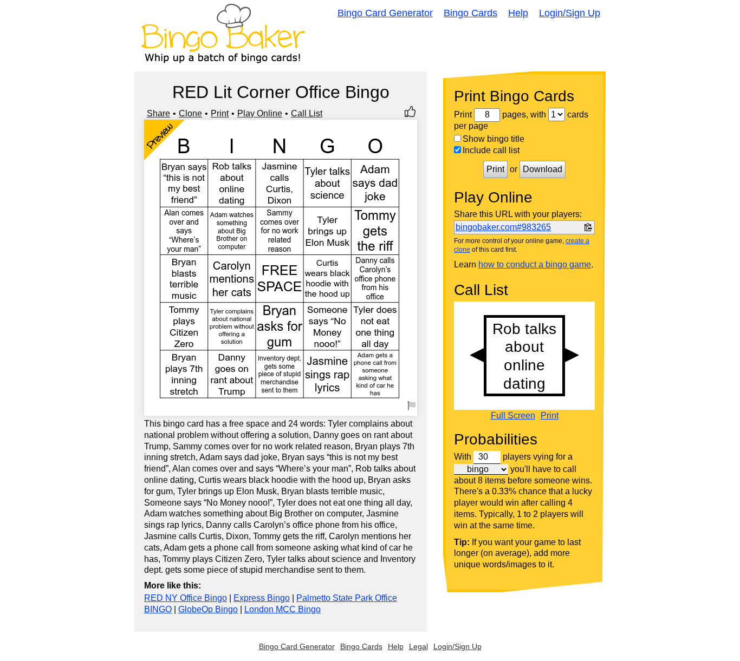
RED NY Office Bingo (185, 598)
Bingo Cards (470, 13)
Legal (418, 646)
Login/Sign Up (569, 13)
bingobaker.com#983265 (503, 227)
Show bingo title (493, 138)
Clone (190, 113)
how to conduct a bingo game (534, 264)
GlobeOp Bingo (208, 609)
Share (158, 113)
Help (518, 13)
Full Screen (513, 415)
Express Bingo (261, 598)
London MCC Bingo (282, 609)
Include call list (491, 150)
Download (542, 169)
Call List (306, 113)
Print (220, 113)
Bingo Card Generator (385, 13)
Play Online (259, 113)
